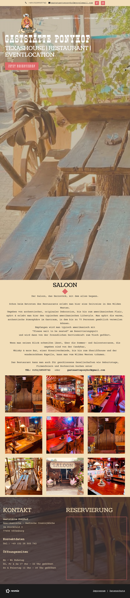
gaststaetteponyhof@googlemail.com (72, 3)
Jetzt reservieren (21, 66)
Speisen (107, 18)
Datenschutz (117, 591)
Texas (55, 18)
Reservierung (71, 18)
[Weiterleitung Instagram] (103, 3)
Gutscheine (91, 18)
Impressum (99, 591)
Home (45, 18)
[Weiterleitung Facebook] (97, 3)
